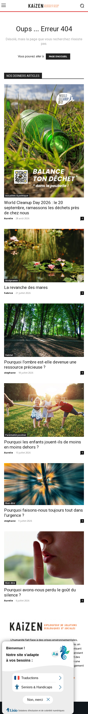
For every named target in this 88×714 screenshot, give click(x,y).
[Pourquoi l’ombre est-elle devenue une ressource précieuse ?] (44, 330)
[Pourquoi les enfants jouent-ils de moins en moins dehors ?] (44, 410)
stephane (10, 372)
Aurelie (8, 218)
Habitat (9, 355)
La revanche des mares (26, 287)
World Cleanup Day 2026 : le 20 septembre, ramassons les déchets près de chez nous (41, 207)
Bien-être (10, 503)
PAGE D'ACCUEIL (58, 56)
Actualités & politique (16, 195)
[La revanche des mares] (44, 255)
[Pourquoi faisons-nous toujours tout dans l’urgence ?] (44, 484)
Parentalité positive (15, 435)
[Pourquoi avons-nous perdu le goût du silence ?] (44, 558)
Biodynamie (11, 280)
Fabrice (8, 292)
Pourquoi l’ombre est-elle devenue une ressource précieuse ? (40, 365)
